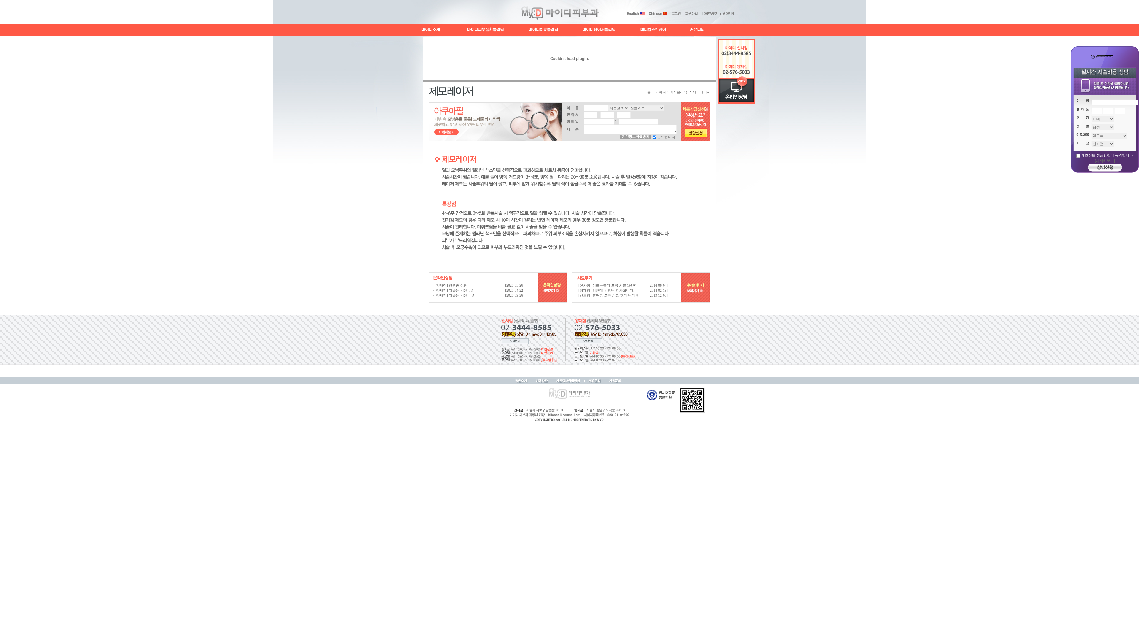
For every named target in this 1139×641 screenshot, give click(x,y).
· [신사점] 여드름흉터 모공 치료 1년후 (606, 285)
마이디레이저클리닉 (599, 30)
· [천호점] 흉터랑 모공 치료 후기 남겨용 (607, 295)
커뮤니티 (696, 30)
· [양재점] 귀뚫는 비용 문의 (454, 295)
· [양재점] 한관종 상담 (450, 285)
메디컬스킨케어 (653, 30)
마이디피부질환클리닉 (485, 30)
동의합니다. (666, 137)
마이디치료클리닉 (544, 30)
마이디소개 (431, 30)
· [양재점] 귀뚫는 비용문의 (454, 290)
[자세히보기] (1105, 161)
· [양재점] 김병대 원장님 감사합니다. (605, 290)
